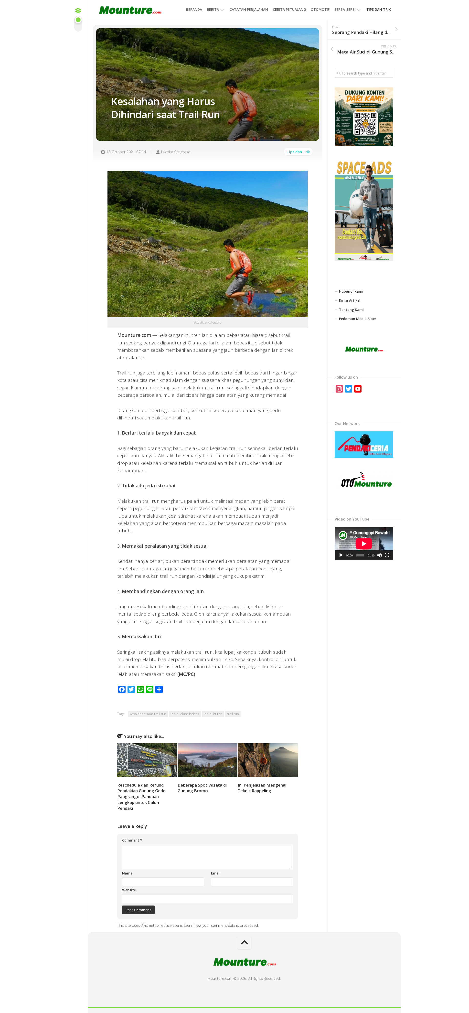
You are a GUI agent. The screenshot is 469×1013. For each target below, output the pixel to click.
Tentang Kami (351, 309)
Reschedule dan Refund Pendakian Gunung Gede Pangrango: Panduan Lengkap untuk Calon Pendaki (141, 796)
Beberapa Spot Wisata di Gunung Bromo (202, 788)
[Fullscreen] (387, 555)
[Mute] (379, 555)
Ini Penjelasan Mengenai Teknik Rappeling (262, 788)
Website (129, 890)
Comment (132, 840)
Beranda (194, 9)
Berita (213, 9)
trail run (233, 714)
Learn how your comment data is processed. (221, 925)
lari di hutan (213, 714)
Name (127, 873)
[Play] (341, 555)
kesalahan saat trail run (147, 714)
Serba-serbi (345, 9)
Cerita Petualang (289, 9)
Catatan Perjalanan (249, 9)
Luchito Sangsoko (175, 151)
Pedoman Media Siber (357, 318)
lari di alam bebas (185, 714)
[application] (364, 543)
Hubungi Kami (351, 291)
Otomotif (320, 9)
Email (216, 873)
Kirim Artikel (349, 300)
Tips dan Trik (378, 9)
